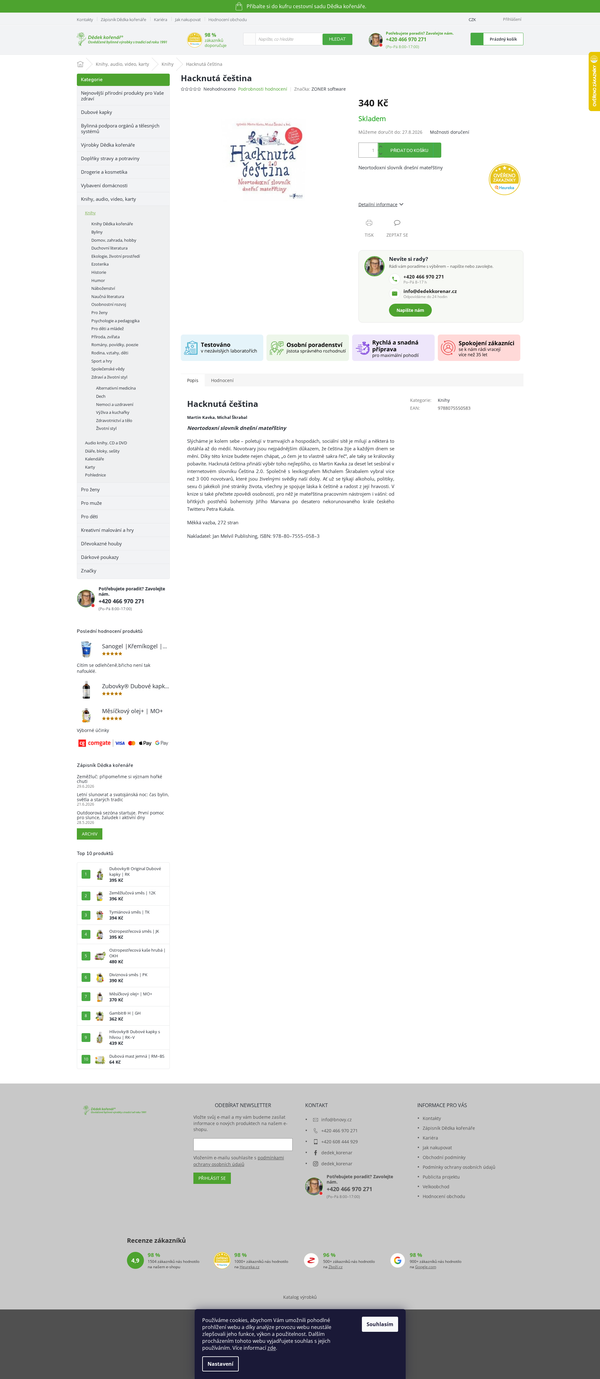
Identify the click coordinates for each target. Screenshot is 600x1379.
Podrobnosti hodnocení (262, 89)
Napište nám (410, 310)
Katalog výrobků (300, 1297)
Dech (101, 396)
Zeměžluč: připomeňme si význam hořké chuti (119, 779)
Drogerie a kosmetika (104, 172)
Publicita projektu (441, 1177)
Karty (90, 467)
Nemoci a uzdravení (114, 404)
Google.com (425, 1266)
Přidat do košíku (409, 151)
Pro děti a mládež (107, 328)
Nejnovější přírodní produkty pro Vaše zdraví (122, 96)
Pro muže (91, 503)
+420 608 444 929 (339, 1142)
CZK (472, 19)
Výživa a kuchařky (112, 412)
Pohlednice (95, 475)
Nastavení (220, 1363)
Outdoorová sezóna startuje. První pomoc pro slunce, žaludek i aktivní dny (120, 815)
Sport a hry (101, 361)
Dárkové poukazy (100, 557)
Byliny (97, 232)
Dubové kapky (96, 112)
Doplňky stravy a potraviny (110, 158)
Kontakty (85, 19)
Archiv (89, 834)
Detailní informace (377, 204)
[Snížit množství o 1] (381, 153)
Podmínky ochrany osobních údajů (459, 1167)
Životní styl (106, 428)
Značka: (320, 89)
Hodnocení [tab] (222, 380)
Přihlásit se (212, 1178)
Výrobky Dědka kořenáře (108, 145)
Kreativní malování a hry (107, 530)
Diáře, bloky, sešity (102, 451)
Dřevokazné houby (101, 543)
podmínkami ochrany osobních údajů (238, 1161)
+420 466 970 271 (406, 39)
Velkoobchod (436, 1187)
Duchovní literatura (109, 248)
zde (271, 1347)
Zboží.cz (336, 1266)
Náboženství (103, 288)
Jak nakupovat (188, 19)
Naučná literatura (107, 296)
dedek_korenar (336, 1153)
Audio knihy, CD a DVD (106, 443)
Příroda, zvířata (105, 337)
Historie (98, 272)
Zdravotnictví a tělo (114, 420)
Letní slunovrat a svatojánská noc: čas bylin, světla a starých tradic (123, 797)
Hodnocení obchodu (228, 19)
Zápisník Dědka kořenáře (123, 19)
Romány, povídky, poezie (114, 344)
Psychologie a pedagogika (115, 321)
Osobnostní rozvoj (108, 304)
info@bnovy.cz (336, 1120)
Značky (88, 570)
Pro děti (89, 516)
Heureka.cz (250, 1266)
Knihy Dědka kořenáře (112, 224)
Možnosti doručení (449, 132)
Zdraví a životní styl (109, 377)
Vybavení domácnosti (104, 185)
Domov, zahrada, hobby (113, 240)
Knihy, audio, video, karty (108, 199)
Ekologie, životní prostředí (115, 256)
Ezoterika (100, 264)
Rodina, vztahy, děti (109, 353)
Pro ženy (99, 312)
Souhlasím (380, 1324)
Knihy (90, 213)
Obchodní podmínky (444, 1157)
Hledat (337, 39)
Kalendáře (94, 459)
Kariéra (160, 19)
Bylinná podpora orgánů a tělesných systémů (120, 128)
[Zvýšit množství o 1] (381, 146)
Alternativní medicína (116, 388)
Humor (98, 280)
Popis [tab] (192, 380)
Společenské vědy (108, 369)
